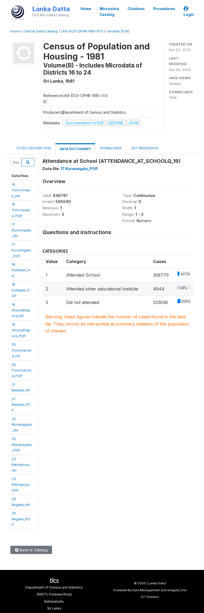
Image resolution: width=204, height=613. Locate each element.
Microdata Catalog (109, 12)
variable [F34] (118, 31)
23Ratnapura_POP (21, 484)
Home (85, 9)
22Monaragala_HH (22, 424)
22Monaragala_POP (22, 444)
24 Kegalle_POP (21, 519)
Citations (136, 9)
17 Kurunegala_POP (79, 168)
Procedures (164, 9)
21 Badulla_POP (21, 404)
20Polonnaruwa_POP (22, 370)
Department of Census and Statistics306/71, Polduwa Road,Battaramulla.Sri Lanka (54, 597)
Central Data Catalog (40, 31)
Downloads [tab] (111, 148)
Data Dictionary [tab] (75, 149)
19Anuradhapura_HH (21, 310)
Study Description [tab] (33, 148)
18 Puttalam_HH (21, 270)
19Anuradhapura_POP (21, 330)
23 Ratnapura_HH (21, 464)
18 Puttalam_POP (21, 290)
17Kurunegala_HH (21, 230)
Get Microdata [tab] (144, 148)
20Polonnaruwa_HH (22, 350)
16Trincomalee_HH (21, 190)
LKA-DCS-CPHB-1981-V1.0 (82, 31)
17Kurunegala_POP (21, 250)
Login (189, 14)
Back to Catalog (33, 550)
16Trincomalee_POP (21, 210)
